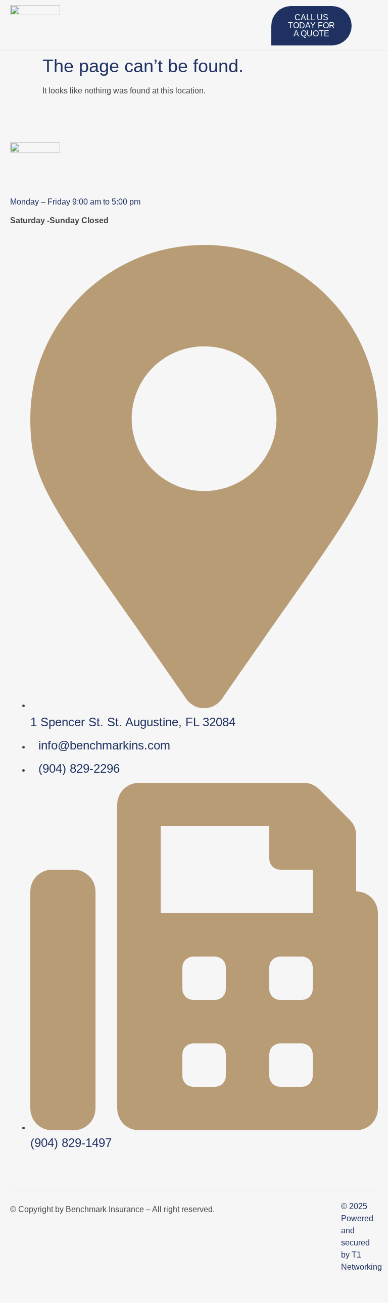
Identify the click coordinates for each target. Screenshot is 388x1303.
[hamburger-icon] (260, 18)
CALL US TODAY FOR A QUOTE (311, 25)
